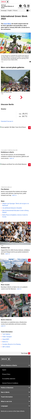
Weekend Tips (5, 247)
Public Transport (7, 336)
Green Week (7, 23)
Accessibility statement (8, 378)
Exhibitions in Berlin (7, 152)
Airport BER (5, 339)
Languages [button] (4, 406)
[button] (28, 10)
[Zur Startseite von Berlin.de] (5, 360)
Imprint (4, 370)
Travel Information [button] (7, 397)
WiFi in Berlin (6, 346)
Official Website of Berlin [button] (9, 365)
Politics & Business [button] (7, 387)
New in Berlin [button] (5, 392)
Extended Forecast (6, 121)
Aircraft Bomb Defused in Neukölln (12, 208)
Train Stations (6, 334)
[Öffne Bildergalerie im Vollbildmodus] (30, 61)
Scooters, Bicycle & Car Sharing (11, 344)
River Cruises (5, 284)
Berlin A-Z (5, 341)
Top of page (24, 353)
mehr (10, 158)
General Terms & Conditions (10, 383)
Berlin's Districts (6, 320)
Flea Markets (5, 189)
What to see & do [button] (6, 401)
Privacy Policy (6, 374)
